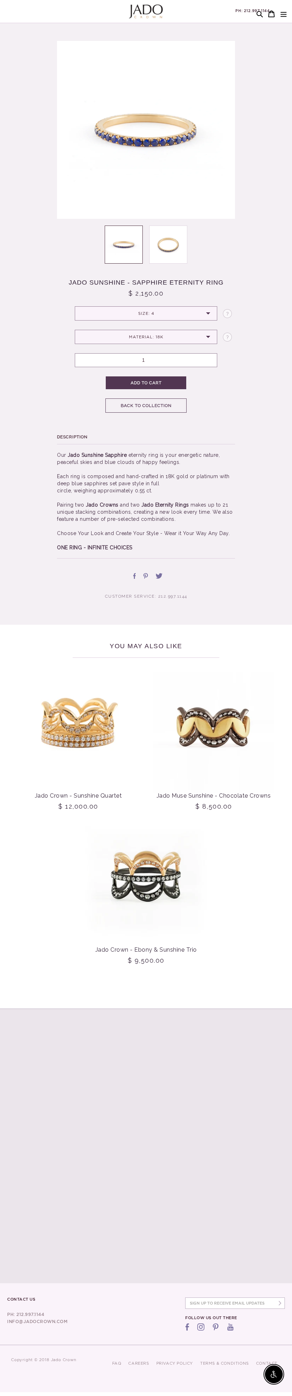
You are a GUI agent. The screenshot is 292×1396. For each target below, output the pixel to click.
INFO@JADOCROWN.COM (37, 1321)
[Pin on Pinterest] (145, 576)
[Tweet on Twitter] (159, 576)
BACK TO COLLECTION (146, 405)
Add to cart (146, 382)
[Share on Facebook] (134, 576)
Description (72, 436)
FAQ (116, 1363)
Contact (266, 1363)
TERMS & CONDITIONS (224, 1363)
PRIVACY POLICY (174, 1363)
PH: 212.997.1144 (252, 11)
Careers (138, 1363)
